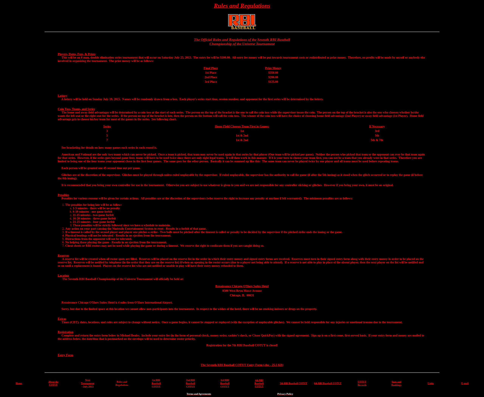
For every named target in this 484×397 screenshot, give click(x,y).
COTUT (53, 384)
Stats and (396, 381)
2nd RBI (190, 380)
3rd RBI (224, 380)
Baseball (156, 383)
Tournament (87, 383)
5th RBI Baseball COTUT (293, 383)
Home (19, 383)
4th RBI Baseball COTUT (259, 383)
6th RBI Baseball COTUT (327, 383)
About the (53, 381)
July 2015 (88, 386)
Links (431, 383)
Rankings (396, 385)
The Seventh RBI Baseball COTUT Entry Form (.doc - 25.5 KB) (242, 365)
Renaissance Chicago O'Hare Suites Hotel (241, 286)
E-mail (465, 383)
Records (362, 385)
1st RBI (156, 380)
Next (87, 380)
